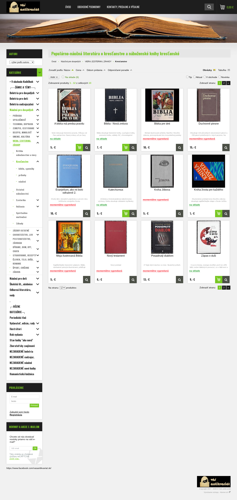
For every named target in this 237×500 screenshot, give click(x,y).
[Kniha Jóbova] (162, 171)
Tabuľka (222, 70)
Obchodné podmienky (88, 7)
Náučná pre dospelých (71, 61)
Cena (78, 70)
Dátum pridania (94, 70)
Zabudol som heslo (19, 412)
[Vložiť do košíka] (79, 147)
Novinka (225, 77)
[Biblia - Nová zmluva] (116, 105)
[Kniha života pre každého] (209, 171)
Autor (54, 77)
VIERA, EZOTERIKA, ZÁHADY (98, 61)
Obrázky (207, 70)
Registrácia (16, 414)
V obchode (211, 77)
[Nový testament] (116, 237)
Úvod (68, 7)
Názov (67, 70)
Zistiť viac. (15, 459)
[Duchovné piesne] (209, 105)
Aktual (199, 77)
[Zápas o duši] (209, 237)
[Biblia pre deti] (162, 105)
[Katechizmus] (116, 171)
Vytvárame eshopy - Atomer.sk (216, 492)
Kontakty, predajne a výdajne (123, 7)
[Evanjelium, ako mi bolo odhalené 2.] (69, 171)
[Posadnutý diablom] (162, 237)
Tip (190, 77)
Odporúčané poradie (118, 70)
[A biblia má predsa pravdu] (69, 105)
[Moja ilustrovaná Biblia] (69, 237)
